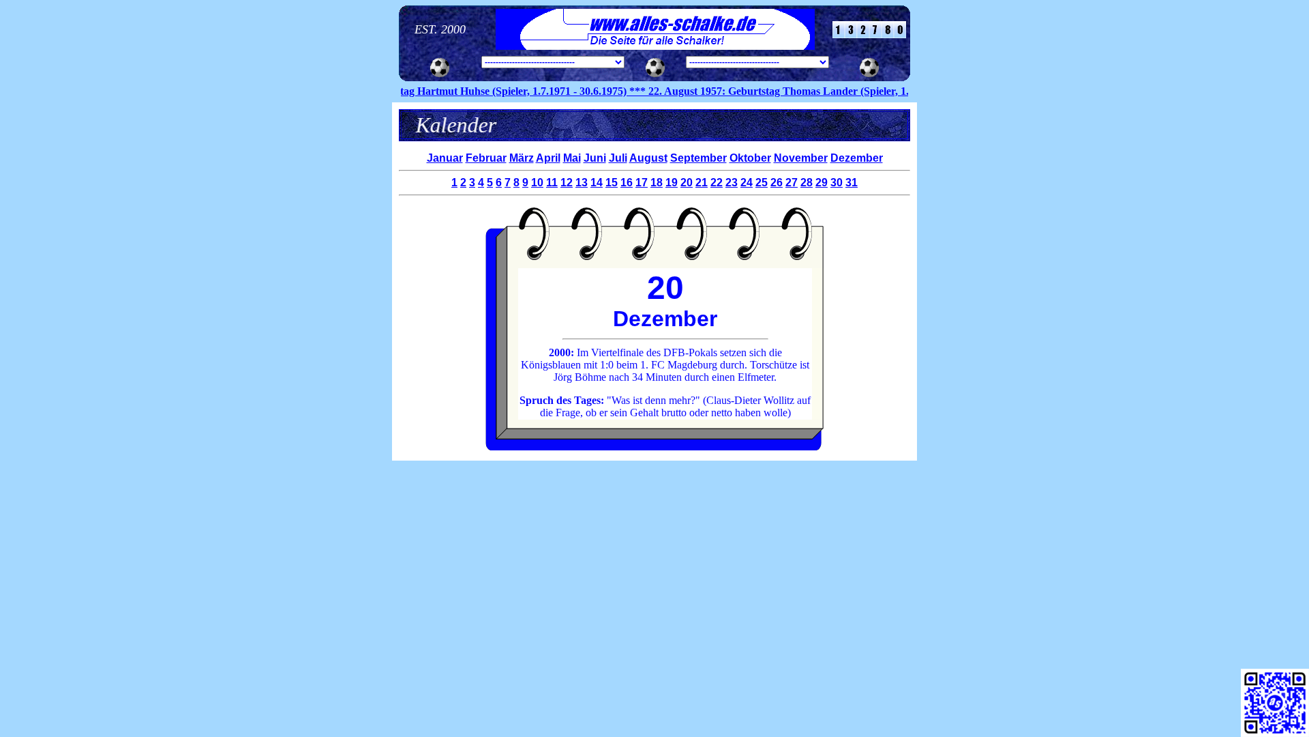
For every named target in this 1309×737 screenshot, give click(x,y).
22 (716, 182)
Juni (595, 158)
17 (641, 182)
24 (746, 182)
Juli (618, 158)
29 (821, 182)
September (698, 158)
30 (836, 182)
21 (701, 182)
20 (686, 182)
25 (761, 182)
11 (552, 182)
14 (596, 182)
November (801, 158)
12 (566, 182)
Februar (486, 158)
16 (626, 182)
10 (537, 182)
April (548, 158)
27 (791, 182)
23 (731, 182)
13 (581, 182)
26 (776, 182)
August (648, 158)
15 (611, 182)
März (521, 158)
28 (806, 182)
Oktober (750, 158)
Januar (445, 158)
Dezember (856, 158)
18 (656, 182)
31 (851, 182)
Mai (572, 158)
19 (671, 182)
